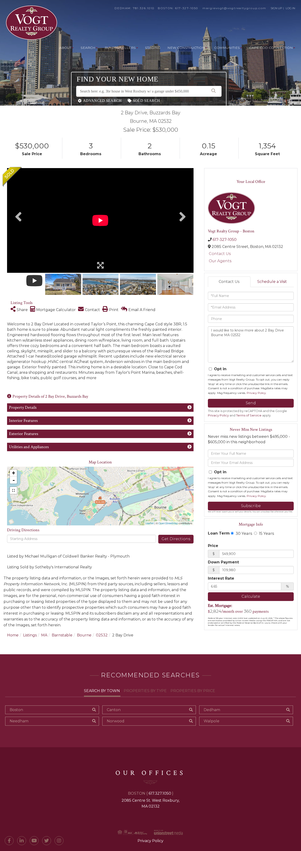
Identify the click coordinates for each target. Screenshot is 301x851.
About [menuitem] (65, 48)
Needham (19, 721)
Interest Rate (221, 578)
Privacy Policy (256, 393)
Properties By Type (145, 691)
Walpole (211, 721)
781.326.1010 (143, 8)
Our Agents (220, 261)
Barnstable (62, 635)
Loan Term (219, 533)
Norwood (115, 721)
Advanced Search (102, 101)
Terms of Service (248, 415)
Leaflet (150, 523)
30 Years (243, 533)
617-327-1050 (186, 8)
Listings (30, 635)
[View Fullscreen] (13, 490)
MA (44, 635)
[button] (213, 91)
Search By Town (102, 691)
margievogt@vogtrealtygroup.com (234, 8)
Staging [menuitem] (152, 48)
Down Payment (223, 562)
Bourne (84, 635)
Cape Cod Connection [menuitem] (271, 48)
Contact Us (220, 253)
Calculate (251, 596)
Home (13, 635)
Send (251, 403)
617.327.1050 (160, 793)
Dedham (212, 710)
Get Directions (176, 539)
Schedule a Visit (272, 281)
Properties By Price (192, 691)
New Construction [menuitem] (186, 48)
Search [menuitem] (88, 48)
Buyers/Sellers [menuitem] (120, 48)
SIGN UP (276, 8)
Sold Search (146, 101)
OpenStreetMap (168, 523)
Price (213, 545)
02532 (102, 635)
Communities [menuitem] (227, 48)
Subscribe (251, 506)
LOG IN (290, 8)
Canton (114, 710)
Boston (16, 710)
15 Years (266, 533)
